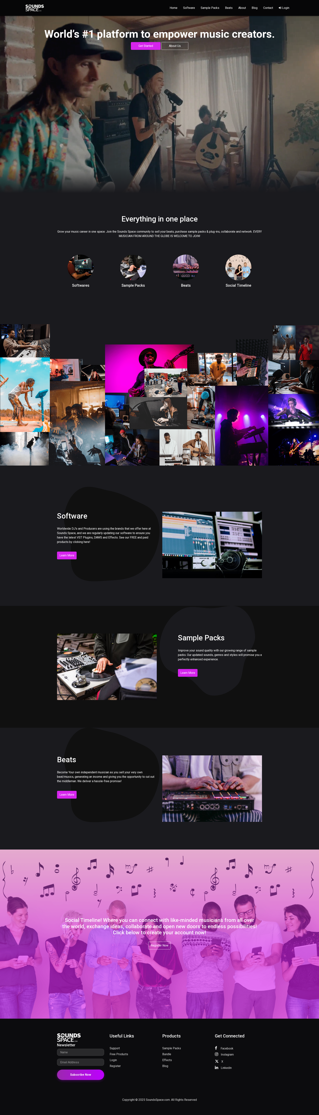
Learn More (66, 555)
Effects (167, 1060)
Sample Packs (210, 8)
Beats (229, 8)
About (242, 8)
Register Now (159, 945)
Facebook (226, 1048)
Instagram (227, 1054)
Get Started (145, 46)
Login (285, 8)
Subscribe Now (80, 1074)
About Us (175, 46)
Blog (255, 8)
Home (173, 8)
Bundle (166, 1054)
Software (189, 8)
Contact (268, 8)
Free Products (119, 1054)
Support (115, 1048)
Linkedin (226, 1068)
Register (115, 1066)
